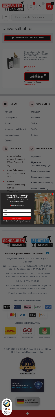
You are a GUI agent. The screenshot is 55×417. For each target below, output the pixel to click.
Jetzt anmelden (16, 218)
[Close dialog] (52, 194)
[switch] (6, 412)
